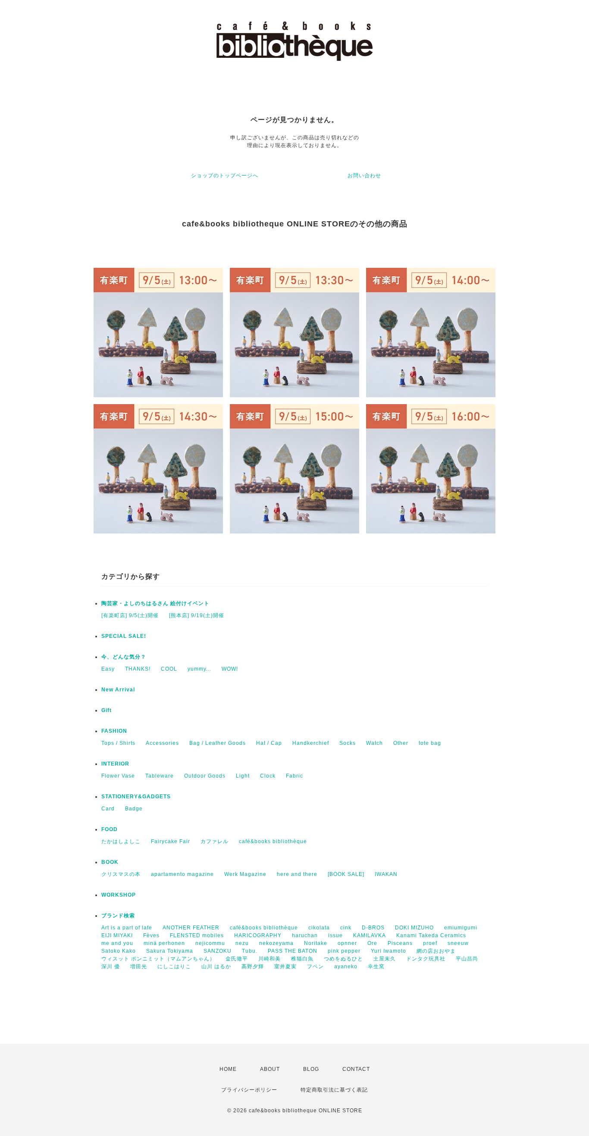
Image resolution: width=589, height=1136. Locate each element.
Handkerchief (310, 743)
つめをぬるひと (343, 959)
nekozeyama (276, 943)
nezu (242, 943)
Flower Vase (118, 776)
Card (108, 809)
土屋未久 (384, 959)
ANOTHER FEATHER (191, 928)
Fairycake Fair (170, 841)
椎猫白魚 (302, 959)
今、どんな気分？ (123, 657)
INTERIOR (115, 764)
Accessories (162, 743)
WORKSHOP (118, 895)
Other (400, 743)
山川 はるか (216, 966)
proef (430, 943)
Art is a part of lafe (126, 928)
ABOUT (270, 1069)
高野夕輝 (252, 966)
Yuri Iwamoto (388, 951)
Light (243, 776)
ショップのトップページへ (224, 176)
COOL (169, 669)
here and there (297, 874)
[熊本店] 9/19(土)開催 (196, 615)
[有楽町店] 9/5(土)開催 (130, 615)
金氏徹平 (237, 959)
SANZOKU (218, 951)
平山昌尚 (467, 959)
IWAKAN (386, 874)
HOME (228, 1069)
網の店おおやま (436, 951)
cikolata (319, 928)
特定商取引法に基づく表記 (334, 1090)
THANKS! (137, 669)
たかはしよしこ (121, 841)
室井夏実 (285, 966)
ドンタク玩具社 (425, 959)
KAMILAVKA (369, 935)
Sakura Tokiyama (169, 951)
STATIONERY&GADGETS (136, 797)
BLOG (311, 1069)
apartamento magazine (182, 874)
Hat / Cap (269, 743)
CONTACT (356, 1069)
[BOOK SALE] (346, 874)
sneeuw (458, 943)
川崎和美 (269, 959)
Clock (268, 776)
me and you (117, 943)
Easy (108, 669)
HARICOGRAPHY (258, 935)
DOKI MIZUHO (414, 928)
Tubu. (249, 951)
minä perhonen (164, 943)
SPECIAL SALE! (123, 636)
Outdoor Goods (205, 776)
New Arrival (118, 690)
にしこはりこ (174, 966)
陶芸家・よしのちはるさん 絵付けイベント (155, 603)
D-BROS (373, 928)
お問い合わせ (364, 176)
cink (345, 928)
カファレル (215, 841)
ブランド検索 (118, 916)
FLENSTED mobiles (197, 935)
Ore (372, 943)
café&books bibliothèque (273, 841)
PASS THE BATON (292, 951)
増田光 (138, 966)
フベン (315, 966)
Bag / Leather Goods (217, 743)
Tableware (159, 776)
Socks (347, 743)
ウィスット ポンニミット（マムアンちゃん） (158, 959)
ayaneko (345, 966)
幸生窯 (376, 966)
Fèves (151, 935)
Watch (374, 743)
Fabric (294, 776)
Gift (106, 710)
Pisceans (400, 943)
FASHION (114, 731)
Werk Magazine (245, 874)
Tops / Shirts (118, 743)
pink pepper (344, 951)
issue (335, 935)
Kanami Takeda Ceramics (431, 935)
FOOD (109, 829)
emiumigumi (460, 928)
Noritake (315, 943)
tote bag (430, 743)
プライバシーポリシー (249, 1090)
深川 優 (110, 966)
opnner (347, 943)
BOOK (110, 862)
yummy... (199, 669)
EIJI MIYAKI (117, 935)
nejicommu (210, 943)
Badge (134, 809)
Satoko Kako (118, 951)
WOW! (230, 669)
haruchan (305, 935)
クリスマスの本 (121, 874)
